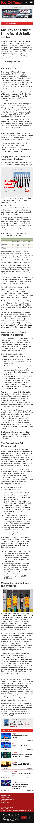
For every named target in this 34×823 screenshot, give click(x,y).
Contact (3, 801)
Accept (24, 817)
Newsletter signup (6, 797)
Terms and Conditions (7, 807)
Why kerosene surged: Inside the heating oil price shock (22, 755)
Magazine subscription (8, 799)
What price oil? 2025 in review (20, 746)
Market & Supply (9, 23)
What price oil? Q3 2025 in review (21, 765)
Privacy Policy (5, 809)
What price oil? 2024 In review (20, 736)
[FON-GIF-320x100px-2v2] (17, 13)
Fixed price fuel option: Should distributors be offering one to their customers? (20, 785)
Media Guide (5, 802)
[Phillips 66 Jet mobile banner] (17, 182)
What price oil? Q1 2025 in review (21, 774)
